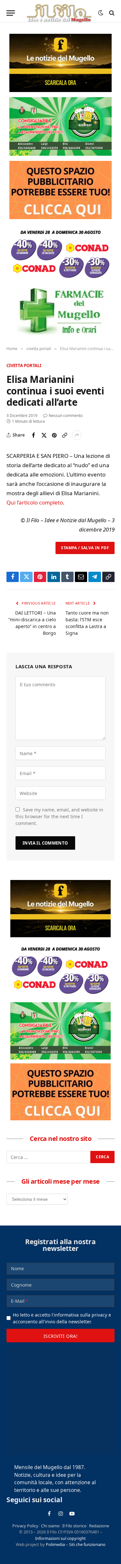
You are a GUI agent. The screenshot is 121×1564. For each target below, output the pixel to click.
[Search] (111, 13)
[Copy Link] (64, 435)
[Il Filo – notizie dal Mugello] (59, 13)
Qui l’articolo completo (34, 502)
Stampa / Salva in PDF (85, 548)
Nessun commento (66, 415)
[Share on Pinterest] (54, 435)
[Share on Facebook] (33, 435)
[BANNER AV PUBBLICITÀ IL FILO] (60, 190)
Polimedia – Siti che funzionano (76, 1544)
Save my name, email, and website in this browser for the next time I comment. (59, 816)
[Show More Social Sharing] (77, 435)
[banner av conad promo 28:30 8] (60, 253)
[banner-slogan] (60, 63)
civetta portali (23, 365)
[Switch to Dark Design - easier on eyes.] (100, 13)
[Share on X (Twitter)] (44, 435)
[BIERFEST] (60, 126)
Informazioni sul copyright (60, 1538)
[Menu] (10, 13)
